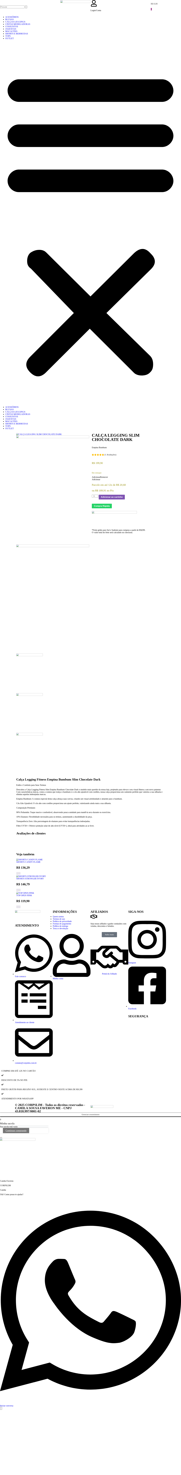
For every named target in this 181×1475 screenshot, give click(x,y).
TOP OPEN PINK (24, 895)
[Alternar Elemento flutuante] (1, 1408)
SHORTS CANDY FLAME (28, 862)
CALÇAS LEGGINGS (15, 22)
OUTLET (9, 38)
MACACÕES (11, 31)
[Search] (26, 7)
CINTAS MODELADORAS (17, 24)
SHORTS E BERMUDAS (16, 34)
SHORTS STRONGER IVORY (30, 878)
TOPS (8, 36)
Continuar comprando (16, 1130)
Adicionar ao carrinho (112, 497)
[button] (90, 223)
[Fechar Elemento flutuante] (1, 1137)
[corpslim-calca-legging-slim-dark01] (52, 437)
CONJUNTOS (11, 26)
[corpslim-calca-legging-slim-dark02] (39, 434)
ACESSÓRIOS (12, 17)
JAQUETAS (10, 29)
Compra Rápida (102, 506)
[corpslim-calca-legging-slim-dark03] (52, 546)
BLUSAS (9, 19)
